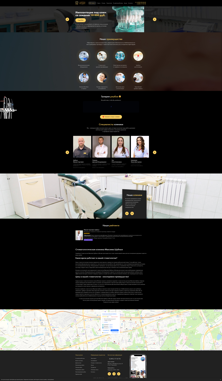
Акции (125, 3)
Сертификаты (94, 358)
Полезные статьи (94, 367)
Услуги (93, 3)
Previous (67, 18)
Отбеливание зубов (79, 367)
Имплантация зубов (79, 363)
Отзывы (103, 3)
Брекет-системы (79, 358)
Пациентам (109, 3)
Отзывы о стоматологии (96, 361)
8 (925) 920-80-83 (141, 2)
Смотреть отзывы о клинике (112, 115)
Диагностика (78, 361)
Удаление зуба (78, 372)
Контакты (130, 3)
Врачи (98, 3)
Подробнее (80, 20)
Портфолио (93, 365)
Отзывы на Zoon (88, 238)
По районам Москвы (118, 3)
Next (154, 18)
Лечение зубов (78, 365)
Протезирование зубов (80, 370)
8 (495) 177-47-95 (141, 3)
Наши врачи (93, 356)
